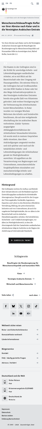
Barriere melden (7, 416)
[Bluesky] (14, 306)
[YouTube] (22, 313)
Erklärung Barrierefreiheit (11, 419)
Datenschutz (6, 412)
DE (3, 3)
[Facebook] (6, 306)
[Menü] (37, 3)
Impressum (6, 409)
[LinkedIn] (14, 313)
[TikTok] (37, 306)
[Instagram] (29, 306)
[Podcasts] (29, 313)
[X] (22, 306)
